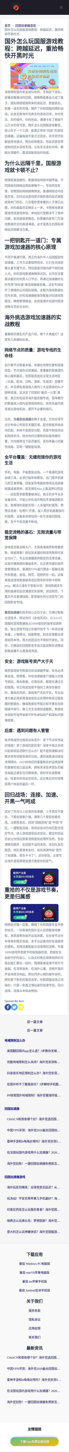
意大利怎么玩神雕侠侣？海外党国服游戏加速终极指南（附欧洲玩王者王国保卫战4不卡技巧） (34, 1231)
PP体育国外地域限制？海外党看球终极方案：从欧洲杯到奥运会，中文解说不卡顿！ (34, 1095)
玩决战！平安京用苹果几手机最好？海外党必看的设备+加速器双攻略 (34, 1198)
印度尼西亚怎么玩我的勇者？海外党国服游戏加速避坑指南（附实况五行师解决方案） (34, 1209)
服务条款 (34, 1310)
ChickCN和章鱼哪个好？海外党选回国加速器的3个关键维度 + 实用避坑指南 (34, 1119)
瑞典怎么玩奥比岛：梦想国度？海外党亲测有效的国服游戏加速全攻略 (34, 1220)
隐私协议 (34, 1319)
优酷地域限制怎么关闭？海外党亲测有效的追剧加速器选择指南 (34, 1062)
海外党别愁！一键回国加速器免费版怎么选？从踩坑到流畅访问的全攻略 (34, 1163)
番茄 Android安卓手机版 (34, 1290)
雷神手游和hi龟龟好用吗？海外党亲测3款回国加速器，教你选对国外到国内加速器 (34, 1141)
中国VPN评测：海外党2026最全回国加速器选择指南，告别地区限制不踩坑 (34, 1130)
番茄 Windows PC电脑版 (34, 1263)
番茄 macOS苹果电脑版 (34, 1272)
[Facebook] (8, 1007)
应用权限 (34, 1328)
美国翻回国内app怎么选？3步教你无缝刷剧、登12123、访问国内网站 (34, 1050)
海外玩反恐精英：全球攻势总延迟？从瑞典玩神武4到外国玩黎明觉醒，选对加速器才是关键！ (34, 1187)
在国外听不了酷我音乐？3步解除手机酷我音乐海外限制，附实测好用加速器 (34, 1084)
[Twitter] (14, 1007)
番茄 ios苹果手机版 (34, 1281)
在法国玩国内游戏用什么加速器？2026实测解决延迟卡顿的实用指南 (34, 1152)
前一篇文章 (35, 1022)
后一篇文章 (35, 1030)
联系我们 (34, 1337)
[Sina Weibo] (20, 1007)
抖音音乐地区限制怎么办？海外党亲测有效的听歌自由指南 (34, 1073)
